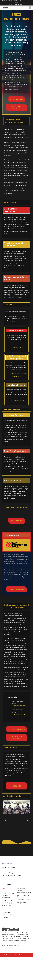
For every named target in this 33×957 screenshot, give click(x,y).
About (3, 891)
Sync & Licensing (7, 900)
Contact (4, 908)
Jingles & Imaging (19, 400)
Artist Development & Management (8, 894)
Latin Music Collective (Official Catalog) (8, 915)
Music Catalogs (19, 348)
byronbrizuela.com (19, 706)
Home (3, 888)
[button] (30, 7)
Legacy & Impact (6, 905)
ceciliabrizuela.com (20, 714)
